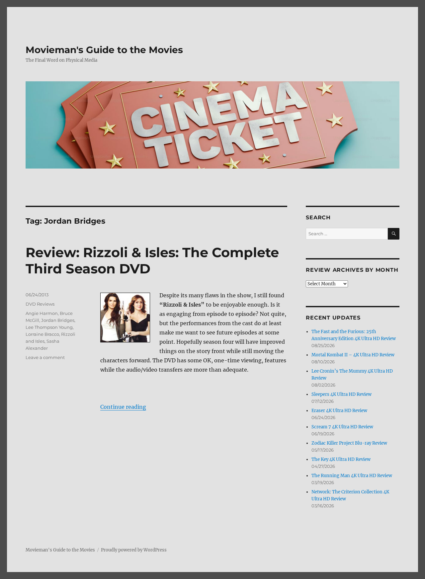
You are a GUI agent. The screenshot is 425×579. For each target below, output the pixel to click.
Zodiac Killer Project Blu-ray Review (349, 443)
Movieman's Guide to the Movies (104, 49)
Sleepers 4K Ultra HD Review (341, 394)
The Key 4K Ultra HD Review (341, 459)
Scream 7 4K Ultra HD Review (342, 427)
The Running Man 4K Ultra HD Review (351, 475)
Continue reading (123, 406)
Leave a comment (45, 357)
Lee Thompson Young (49, 327)
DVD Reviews (40, 304)
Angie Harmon (42, 313)
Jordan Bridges (57, 320)
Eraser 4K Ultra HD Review (339, 410)
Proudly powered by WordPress (134, 550)
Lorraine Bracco (42, 334)
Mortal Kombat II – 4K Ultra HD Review (352, 355)
